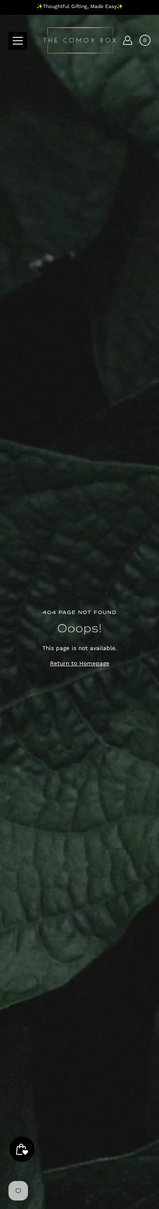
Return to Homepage (79, 663)
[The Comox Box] (79, 40)
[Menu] (17, 41)
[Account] (127, 40)
